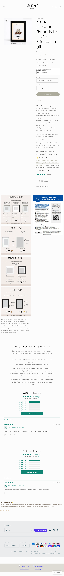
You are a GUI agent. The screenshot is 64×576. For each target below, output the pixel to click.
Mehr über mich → (5, 510)
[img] (8, 424)
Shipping (46, 54)
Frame (38, 77)
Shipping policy (36, 553)
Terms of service (55, 551)
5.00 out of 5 (36, 396)
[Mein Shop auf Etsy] (38, 567)
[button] (4, 6)
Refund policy (37, 551)
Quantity (38, 84)
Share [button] (40, 100)
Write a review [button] (32, 414)
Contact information (47, 553)
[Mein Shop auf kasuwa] (24, 567)
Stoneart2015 (18, 551)
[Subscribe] (31, 530)
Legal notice (56, 553)
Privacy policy (46, 551)
